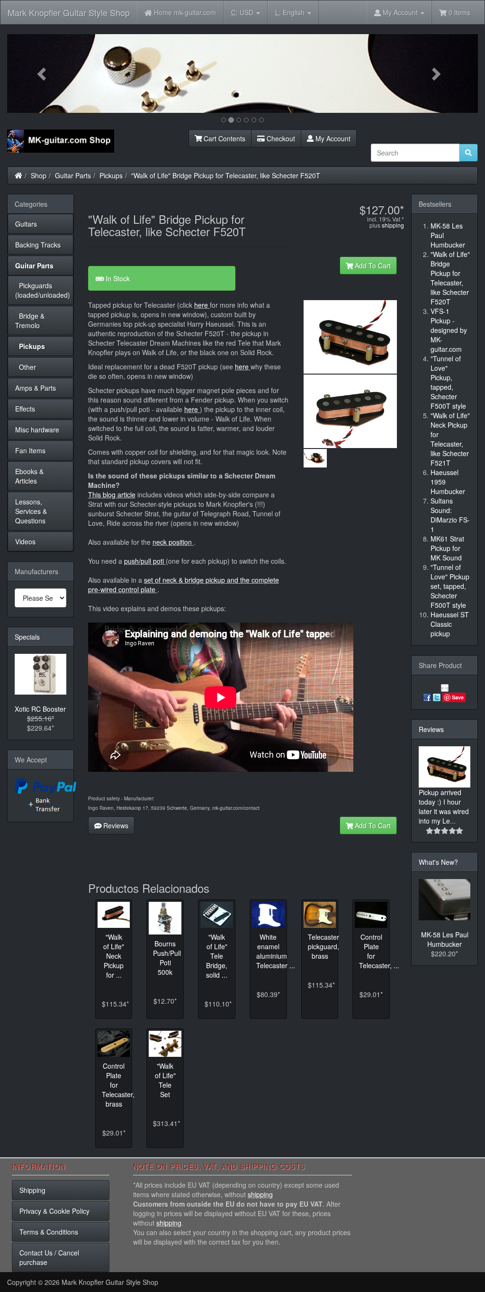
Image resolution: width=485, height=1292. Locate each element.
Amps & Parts (35, 388)
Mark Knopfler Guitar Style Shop (69, 12)
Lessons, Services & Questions (31, 511)
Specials (27, 636)
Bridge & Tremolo (30, 320)
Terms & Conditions (48, 1232)
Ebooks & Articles (29, 476)
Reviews (114, 825)
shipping (393, 225)
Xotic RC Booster (40, 709)
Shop (38, 175)
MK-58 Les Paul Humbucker (444, 939)
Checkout (280, 138)
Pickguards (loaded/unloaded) (42, 290)
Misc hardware (37, 429)
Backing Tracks (38, 244)
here (201, 305)
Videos (25, 541)
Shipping (32, 1190)
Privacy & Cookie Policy (54, 1211)
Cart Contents (223, 138)
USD (243, 12)
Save (458, 697)
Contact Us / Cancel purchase (49, 1257)
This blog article (111, 494)
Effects (25, 408)
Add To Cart (372, 265)
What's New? (438, 862)
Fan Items (30, 450)
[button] (42, 73)
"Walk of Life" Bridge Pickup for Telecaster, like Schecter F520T (225, 175)
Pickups (111, 175)
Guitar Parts (73, 175)
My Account (332, 138)
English (290, 12)
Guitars (26, 224)
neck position (172, 542)
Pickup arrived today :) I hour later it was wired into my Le (444, 806)
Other (25, 367)
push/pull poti (145, 561)
